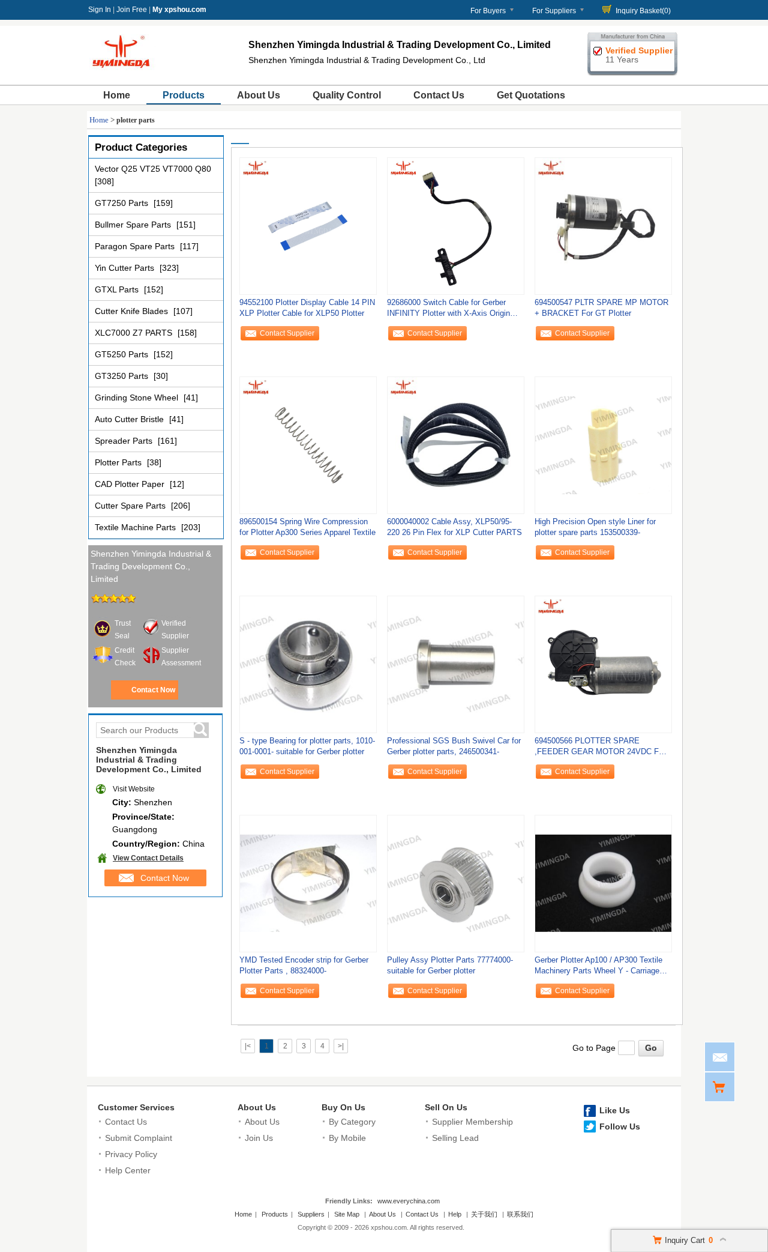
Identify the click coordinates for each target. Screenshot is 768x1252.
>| (341, 1046)
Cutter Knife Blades (132, 311)
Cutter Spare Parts (131, 505)
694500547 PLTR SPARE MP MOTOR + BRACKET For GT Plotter (601, 308)
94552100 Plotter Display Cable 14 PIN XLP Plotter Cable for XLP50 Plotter (307, 308)
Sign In (99, 9)
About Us (258, 95)
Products (184, 95)
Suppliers (311, 1214)
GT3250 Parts (123, 376)
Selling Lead (455, 1138)
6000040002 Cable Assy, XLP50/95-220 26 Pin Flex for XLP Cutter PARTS (454, 527)
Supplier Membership (472, 1121)
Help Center (128, 1170)
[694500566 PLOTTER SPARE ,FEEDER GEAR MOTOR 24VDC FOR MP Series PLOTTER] (603, 664)
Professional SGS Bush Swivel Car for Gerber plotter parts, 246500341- (454, 746)
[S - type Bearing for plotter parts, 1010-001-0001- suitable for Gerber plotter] (308, 664)
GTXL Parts (118, 289)
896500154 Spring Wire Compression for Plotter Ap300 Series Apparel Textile (307, 527)
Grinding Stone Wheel (138, 397)
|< (248, 1046)
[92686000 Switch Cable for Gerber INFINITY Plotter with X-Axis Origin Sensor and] (456, 226)
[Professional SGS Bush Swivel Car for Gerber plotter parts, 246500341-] (456, 664)
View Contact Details (148, 858)
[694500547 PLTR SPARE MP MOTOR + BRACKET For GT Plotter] (603, 226)
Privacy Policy (131, 1154)
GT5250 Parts (123, 354)
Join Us (259, 1138)
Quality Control (347, 95)
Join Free (131, 9)
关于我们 (484, 1214)
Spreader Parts (125, 441)
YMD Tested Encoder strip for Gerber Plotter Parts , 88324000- (303, 965)
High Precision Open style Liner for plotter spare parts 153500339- (595, 527)
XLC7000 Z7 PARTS (135, 332)
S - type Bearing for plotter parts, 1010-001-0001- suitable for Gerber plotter (307, 746)
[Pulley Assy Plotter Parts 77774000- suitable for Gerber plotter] (456, 883)
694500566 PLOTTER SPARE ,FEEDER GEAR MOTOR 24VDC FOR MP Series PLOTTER (602, 749)
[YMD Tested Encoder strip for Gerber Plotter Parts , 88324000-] (308, 883)
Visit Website (134, 789)
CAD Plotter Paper (131, 484)
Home (116, 95)
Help (454, 1214)
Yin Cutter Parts (126, 268)
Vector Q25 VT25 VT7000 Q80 (153, 169)
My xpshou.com (179, 9)
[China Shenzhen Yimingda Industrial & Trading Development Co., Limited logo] (122, 71)
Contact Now (153, 690)
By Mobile (347, 1138)
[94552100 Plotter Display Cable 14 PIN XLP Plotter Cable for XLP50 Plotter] (308, 226)
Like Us (614, 1110)
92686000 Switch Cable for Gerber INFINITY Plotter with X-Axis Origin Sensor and (448, 311)
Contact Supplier (287, 333)
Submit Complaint (138, 1138)
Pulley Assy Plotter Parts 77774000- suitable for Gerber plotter (450, 965)
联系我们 (520, 1214)
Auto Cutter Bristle (130, 419)
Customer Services (136, 1107)
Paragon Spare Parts (136, 246)
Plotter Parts (119, 462)
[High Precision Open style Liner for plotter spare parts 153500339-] (603, 445)
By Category (352, 1121)
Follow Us (619, 1126)
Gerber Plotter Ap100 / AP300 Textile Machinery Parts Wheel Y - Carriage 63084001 (598, 968)
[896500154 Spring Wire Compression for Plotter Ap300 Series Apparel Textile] (308, 445)
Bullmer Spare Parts (134, 224)
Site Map (346, 1214)
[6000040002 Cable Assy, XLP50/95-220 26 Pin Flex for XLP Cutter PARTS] (456, 445)
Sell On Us (446, 1107)
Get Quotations (531, 95)
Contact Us (438, 95)
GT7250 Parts (123, 203)
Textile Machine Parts (136, 527)
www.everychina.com (408, 1201)
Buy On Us (343, 1107)
